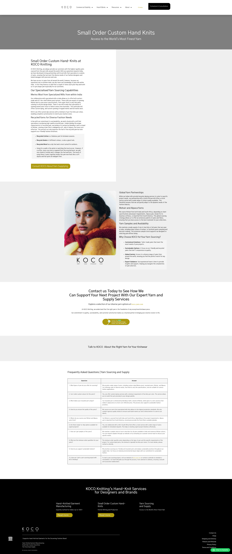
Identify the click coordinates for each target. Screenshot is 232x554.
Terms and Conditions (209, 547)
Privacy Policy (211, 544)
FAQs (214, 536)
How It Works (101, 7)
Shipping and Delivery (209, 539)
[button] (220, 550)
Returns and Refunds (209, 541)
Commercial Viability (83, 7)
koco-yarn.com (137, 304)
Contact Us (212, 533)
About (127, 7)
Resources (115, 7)
